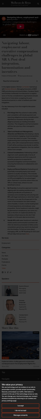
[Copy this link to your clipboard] (10, 272)
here (27, 234)
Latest (7, 9)
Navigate (6, 378)
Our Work (5, 256)
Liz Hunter (25, 87)
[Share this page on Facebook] (8, 272)
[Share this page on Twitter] (5, 272)
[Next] (38, 349)
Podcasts (5, 259)
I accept (20, 405)
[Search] (38, 3)
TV (12, 9)
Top (3, 372)
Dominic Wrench (10, 89)
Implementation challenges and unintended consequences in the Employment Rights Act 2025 (18, 363)
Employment (6, 243)
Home (1, 9)
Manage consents (21, 415)
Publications (6, 262)
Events (4, 265)
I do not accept (20, 410)
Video (4, 268)
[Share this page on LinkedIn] (2, 272)
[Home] (20, 3)
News (4, 252)
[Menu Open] (3, 3)
